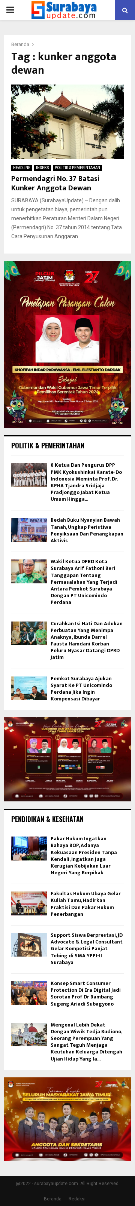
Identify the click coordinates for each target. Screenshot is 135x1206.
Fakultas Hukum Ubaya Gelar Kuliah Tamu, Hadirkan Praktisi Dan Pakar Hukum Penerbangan (86, 903)
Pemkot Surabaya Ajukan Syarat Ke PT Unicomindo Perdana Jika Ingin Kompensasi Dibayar (81, 688)
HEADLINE (21, 168)
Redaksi (77, 1199)
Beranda (53, 1199)
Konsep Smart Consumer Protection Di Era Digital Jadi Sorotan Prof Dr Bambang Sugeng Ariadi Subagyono (86, 993)
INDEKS (42, 168)
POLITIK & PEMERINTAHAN (77, 168)
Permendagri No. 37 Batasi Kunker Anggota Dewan (55, 183)
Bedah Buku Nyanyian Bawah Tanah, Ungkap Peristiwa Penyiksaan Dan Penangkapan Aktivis (87, 530)
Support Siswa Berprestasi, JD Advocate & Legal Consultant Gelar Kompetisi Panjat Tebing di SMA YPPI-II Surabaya (87, 949)
